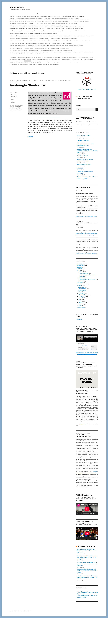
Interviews (80, 281)
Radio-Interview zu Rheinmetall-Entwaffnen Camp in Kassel (56, 30)
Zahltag (77, 41)
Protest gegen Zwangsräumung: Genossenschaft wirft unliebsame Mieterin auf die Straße (87, 151)
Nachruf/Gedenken (81, 284)
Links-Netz (16, 106)
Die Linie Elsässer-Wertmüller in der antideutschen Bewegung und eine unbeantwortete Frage (62, 13)
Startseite (74, 59)
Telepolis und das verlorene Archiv (81, 14)
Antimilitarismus (81, 264)
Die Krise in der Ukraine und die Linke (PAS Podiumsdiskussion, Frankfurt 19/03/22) (63, 38)
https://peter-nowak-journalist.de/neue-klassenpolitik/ (86, 253)
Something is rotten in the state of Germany (50, 36)
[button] (80, 125)
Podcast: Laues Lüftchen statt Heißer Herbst (77, 26)
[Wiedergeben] (78, 513)
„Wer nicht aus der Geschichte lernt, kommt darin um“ (56, 28)
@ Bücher (80, 271)
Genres (79, 270)
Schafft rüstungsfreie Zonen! (84, 164)
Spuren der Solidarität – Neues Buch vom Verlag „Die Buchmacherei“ (30, 21)
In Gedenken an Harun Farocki (48, 62)
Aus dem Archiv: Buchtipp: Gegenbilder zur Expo (67, 14)
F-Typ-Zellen (87, 41)
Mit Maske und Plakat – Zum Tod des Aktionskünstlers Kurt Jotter (63, 31)
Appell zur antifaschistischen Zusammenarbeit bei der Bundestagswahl (73, 16)
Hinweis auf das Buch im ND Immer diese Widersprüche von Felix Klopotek (57, 48)
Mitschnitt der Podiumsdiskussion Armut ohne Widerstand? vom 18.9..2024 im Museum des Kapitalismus (26, 18)
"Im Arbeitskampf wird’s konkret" (88, 279)
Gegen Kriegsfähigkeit (82, 155)
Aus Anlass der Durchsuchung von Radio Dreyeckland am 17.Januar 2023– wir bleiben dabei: (70, 35)
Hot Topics (79, 319)
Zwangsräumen (93, 41)
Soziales (13, 102)
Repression (13, 100)
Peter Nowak (17, 7)
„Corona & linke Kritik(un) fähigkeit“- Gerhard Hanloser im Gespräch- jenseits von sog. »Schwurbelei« (77, 57)
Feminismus (81, 293)
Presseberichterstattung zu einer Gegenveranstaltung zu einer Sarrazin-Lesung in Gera (68, 62)
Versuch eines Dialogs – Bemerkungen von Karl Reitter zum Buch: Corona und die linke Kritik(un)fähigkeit (27, 48)
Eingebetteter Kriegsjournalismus (64, 36)
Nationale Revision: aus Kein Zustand (40, 28)
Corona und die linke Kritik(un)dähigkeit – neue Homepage (76, 30)
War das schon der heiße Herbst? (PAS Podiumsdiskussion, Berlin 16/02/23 (56, 26)
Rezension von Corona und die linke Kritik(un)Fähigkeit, (74, 45)
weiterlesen (30, 136)
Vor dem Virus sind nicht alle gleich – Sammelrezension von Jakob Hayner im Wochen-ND (24, 50)
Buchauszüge (81, 278)
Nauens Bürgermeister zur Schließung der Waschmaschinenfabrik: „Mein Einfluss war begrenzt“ (87, 557)
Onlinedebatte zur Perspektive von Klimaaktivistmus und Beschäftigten (21, 28)
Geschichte (80, 282)
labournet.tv (82, 424)
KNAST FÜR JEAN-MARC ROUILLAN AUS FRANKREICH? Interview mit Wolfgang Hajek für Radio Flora (26, 62)
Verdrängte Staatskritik (28, 85)
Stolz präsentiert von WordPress (24, 611)
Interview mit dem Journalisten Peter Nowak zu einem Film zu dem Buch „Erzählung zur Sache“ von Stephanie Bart (28, 23)
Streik (73, 41)
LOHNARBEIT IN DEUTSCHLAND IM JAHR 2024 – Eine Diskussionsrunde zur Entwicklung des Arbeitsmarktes (62, 18)
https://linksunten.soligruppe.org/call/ (87, 89)
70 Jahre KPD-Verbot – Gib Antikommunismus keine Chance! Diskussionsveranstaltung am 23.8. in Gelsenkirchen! (28, 13)
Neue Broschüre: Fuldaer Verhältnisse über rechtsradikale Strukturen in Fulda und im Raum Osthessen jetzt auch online (29, 38)
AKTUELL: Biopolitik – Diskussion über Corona (88, 59)
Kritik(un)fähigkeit (69, 43)
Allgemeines (81, 287)
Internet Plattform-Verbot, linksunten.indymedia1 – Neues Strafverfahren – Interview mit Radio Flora (26, 36)
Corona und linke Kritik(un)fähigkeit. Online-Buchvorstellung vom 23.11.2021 (48, 57)
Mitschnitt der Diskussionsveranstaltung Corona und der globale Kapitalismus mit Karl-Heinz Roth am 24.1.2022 (27, 45)
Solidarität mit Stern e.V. (14, 21)
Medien (80, 301)
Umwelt (80, 305)
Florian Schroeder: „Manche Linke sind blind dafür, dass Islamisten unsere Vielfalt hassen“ (87, 571)
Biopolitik (13, 94)
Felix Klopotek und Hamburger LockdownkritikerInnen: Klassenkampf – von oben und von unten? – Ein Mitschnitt (28, 41)
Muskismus (80, 168)
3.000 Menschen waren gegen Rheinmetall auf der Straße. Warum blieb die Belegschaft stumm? (87, 577)
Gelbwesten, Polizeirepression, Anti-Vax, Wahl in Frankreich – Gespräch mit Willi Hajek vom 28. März (74, 40)
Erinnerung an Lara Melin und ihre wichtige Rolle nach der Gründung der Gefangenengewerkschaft (57, 50)
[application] (87, 509)
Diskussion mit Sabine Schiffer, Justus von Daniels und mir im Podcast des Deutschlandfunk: (63, 23)
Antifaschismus (82, 288)
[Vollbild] (96, 513)
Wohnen (69, 41)
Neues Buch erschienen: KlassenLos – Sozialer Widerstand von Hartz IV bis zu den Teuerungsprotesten (26, 26)
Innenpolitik (14, 96)
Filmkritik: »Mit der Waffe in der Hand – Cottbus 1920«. (74, 28)
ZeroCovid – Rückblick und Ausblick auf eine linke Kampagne (57, 41)
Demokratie (12, 43)
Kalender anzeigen (93, 124)
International (14, 97)
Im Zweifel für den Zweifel (83, 135)
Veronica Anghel (81, 307)
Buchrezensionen (84, 273)
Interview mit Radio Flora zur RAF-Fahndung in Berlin (82, 21)
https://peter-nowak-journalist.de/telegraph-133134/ (86, 216)
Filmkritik (79, 268)
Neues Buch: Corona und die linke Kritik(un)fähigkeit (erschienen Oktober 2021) (22, 57)
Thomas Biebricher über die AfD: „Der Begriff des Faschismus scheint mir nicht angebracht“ (87, 551)
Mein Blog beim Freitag (86, 546)
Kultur (12, 99)
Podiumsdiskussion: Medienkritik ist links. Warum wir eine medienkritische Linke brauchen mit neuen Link (27, 53)
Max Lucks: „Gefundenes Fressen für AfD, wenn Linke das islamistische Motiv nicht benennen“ (87, 564)
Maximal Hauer (15, 107)
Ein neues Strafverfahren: (90, 35)
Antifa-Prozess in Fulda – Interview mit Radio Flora (51, 64)
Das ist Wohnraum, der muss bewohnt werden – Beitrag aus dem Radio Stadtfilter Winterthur (57, 21)
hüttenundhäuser (82, 295)
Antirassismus (80, 265)
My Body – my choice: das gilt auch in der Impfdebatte (55, 45)
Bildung (80, 291)
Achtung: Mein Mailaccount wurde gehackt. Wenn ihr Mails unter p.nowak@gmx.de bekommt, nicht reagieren (27, 30)
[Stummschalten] (94, 513)
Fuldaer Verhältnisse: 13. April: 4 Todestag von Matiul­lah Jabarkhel (81, 36)
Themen (79, 285)
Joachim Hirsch (14, 105)
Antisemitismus (81, 41)
